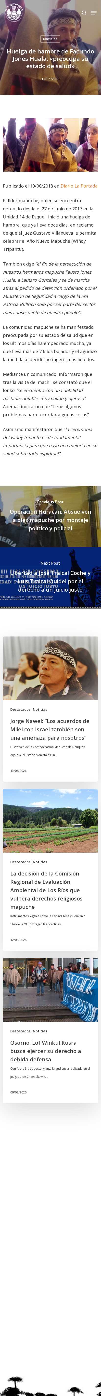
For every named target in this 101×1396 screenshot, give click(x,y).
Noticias (50, 39)
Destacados (20, 709)
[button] (94, 12)
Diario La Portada (79, 186)
